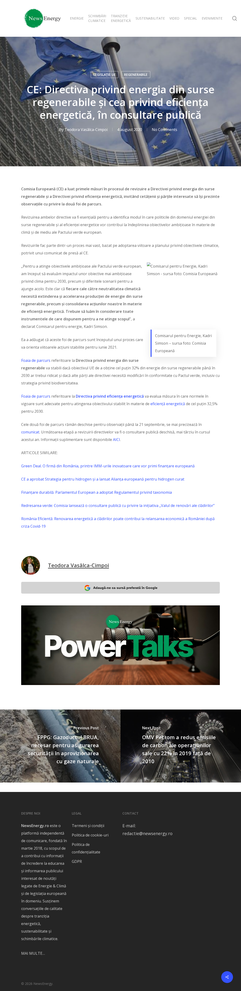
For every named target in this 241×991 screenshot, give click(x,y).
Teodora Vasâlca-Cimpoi (86, 129)
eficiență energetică (167, 403)
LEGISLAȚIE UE (104, 74)
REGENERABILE (136, 74)
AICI (116, 439)
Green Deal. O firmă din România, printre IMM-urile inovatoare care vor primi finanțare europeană (108, 466)
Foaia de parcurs (35, 360)
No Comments (164, 129)
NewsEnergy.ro (35, 825)
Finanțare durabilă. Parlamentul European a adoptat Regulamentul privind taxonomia (96, 492)
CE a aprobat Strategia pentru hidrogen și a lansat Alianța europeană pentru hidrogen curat (102, 479)
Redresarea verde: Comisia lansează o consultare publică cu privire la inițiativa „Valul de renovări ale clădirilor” (118, 505)
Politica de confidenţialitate (86, 848)
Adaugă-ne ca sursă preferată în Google (125, 588)
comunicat (30, 432)
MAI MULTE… (33, 953)
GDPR (77, 861)
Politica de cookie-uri (90, 835)
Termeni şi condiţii (88, 825)
